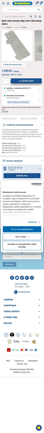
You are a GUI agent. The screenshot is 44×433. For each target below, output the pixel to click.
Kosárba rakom (28, 81)
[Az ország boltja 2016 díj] (30, 335)
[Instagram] (32, 278)
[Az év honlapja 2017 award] (37, 335)
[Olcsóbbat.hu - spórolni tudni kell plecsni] (26, 341)
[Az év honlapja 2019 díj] (24, 335)
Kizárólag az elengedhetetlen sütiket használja (22, 245)
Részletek (5, 111)
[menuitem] (3, 3)
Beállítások (32, 222)
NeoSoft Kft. (26, 372)
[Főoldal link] (22, 3)
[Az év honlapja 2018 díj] (18, 335)
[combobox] (22, 9)
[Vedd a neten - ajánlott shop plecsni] (16, 341)
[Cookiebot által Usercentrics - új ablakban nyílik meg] (31, 184)
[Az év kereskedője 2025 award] (34, 341)
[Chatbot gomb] (39, 428)
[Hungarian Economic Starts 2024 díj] (6, 335)
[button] (29, 89)
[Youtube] (17, 278)
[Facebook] (12, 278)
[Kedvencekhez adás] (35, 16)
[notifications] (40, 16)
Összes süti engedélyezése (22, 229)
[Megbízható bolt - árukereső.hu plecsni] (9, 341)
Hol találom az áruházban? (19, 102)
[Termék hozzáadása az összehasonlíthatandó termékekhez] (31, 16)
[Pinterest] (27, 278)
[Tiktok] (22, 278)
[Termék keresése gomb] (39, 9)
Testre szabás (20, 237)
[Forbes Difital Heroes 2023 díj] (12, 335)
